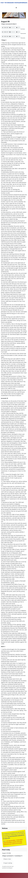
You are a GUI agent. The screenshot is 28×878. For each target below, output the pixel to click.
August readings (8, 863)
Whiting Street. (14, 834)
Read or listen (7, 859)
